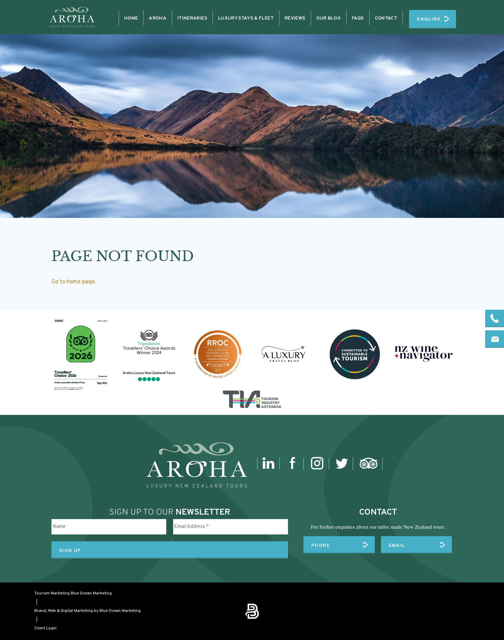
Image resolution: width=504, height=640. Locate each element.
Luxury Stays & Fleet (246, 18)
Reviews (295, 18)
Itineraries (192, 18)
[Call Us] (494, 318)
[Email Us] (494, 339)
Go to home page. (73, 282)
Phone (320, 546)
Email (397, 546)
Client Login (45, 628)
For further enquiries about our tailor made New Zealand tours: (378, 526)
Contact (386, 18)
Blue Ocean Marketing (91, 593)
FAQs (357, 18)
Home (131, 18)
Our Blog (328, 18)
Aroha (157, 18)
